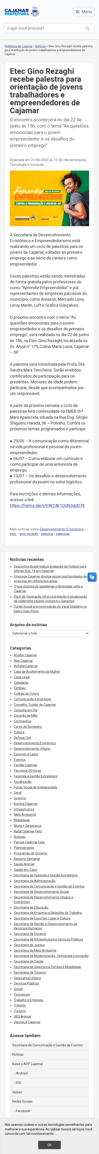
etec (13, 534)
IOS (18, 1083)
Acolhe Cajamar (25, 655)
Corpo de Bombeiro (28, 727)
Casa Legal (22, 677)
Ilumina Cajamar (26, 804)
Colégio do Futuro (26, 693)
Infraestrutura (24, 809)
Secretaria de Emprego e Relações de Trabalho (48, 913)
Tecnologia (22, 994)
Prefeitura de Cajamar (22, 12)
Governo (20, 798)
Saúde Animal (24, 864)
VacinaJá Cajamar (27, 1022)
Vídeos (17, 1092)
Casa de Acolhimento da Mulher (37, 671)
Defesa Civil (22, 738)
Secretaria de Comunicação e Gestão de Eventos (49, 886)
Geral (17, 792)
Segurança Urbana (27, 978)
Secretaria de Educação (31, 907)
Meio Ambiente (25, 814)
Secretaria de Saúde (29, 961)
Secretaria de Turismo (30, 972)
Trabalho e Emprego (28, 1000)
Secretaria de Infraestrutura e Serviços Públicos (48, 939)
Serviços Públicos (26, 983)
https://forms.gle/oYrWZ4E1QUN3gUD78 (47, 505)
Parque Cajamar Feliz (29, 842)
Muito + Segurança (27, 826)
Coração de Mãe (26, 715)
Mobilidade (22, 820)
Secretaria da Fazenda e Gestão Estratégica (46, 875)
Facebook (23, 1111)
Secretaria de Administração (34, 881)
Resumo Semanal (27, 859)
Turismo (20, 1011)
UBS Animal (22, 1016)
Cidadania (21, 683)
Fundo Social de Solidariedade (35, 787)
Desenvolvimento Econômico (62, 529)
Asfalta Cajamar (26, 666)
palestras (63, 534)
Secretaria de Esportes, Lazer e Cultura (42, 918)
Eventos (20, 760)
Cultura (19, 732)
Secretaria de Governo (30, 934)
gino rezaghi (29, 534)
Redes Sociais (22, 1101)
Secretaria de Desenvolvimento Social (41, 892)
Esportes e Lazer (26, 754)
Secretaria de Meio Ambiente (35, 950)
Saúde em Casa (25, 870)
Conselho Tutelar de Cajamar (35, 705)
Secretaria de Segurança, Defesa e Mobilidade (47, 967)
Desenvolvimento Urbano (32, 749)
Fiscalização (23, 782)
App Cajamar (23, 661)
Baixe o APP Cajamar (27, 1064)
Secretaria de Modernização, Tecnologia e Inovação (51, 956)
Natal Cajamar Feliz (28, 831)
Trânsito (20, 1005)
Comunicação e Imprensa (32, 699)
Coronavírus (22, 721)
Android (22, 1073)
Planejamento (24, 848)
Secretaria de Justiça (29, 945)
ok (49, 1145)
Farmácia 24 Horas (27, 770)
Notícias (40, 46)
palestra (47, 534)
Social (18, 989)
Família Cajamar (25, 765)
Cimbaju (20, 688)
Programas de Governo (30, 853)
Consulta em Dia (26, 710)
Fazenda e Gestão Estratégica (35, 776)
